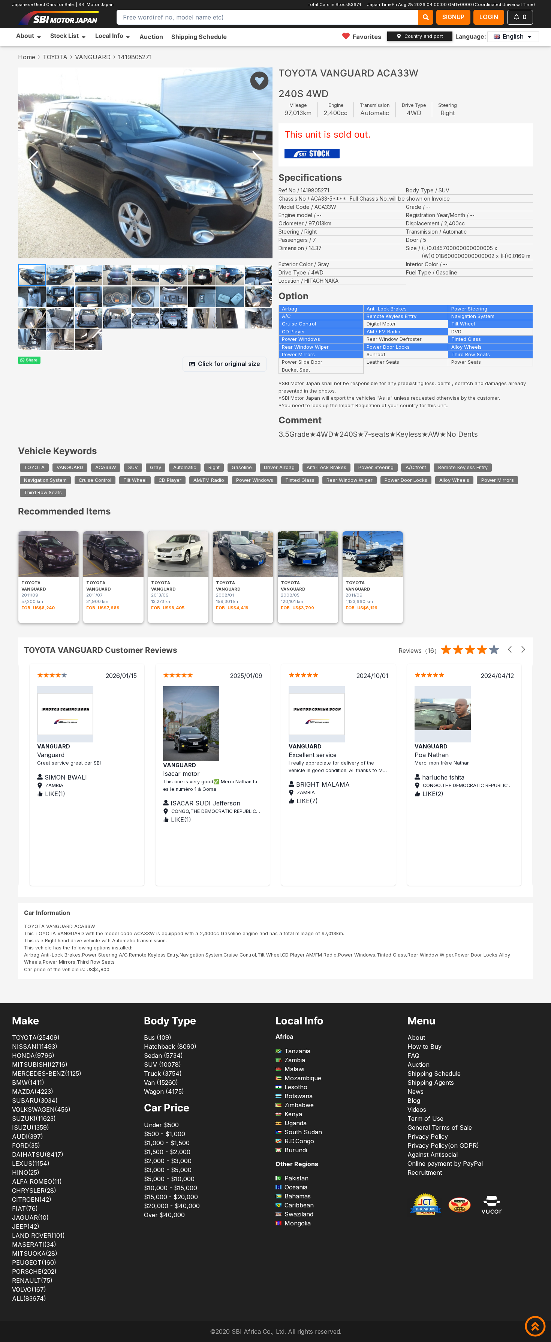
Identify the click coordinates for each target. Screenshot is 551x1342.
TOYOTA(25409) (36, 1037)
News (415, 1091)
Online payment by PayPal (445, 1163)
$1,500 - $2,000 (167, 1152)
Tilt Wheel (135, 480)
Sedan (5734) (163, 1055)
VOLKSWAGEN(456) (41, 1109)
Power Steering (376, 467)
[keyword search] (425, 17)
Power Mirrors (497, 480)
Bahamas (297, 1196)
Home (26, 57)
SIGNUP (453, 17)
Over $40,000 (164, 1215)
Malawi (294, 1069)
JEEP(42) (25, 1226)
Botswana (298, 1096)
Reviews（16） (419, 650)
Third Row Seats (43, 493)
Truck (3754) (163, 1073)
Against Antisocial (432, 1154)
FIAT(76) (25, 1208)
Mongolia (297, 1223)
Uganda (295, 1123)
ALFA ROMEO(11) (37, 1181)
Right (214, 467)
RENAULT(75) (32, 1280)
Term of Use (425, 1118)
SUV (133, 467)
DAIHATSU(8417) (37, 1154)
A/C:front (416, 467)
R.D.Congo (299, 1141)
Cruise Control (95, 480)
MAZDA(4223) (32, 1091)
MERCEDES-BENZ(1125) (46, 1073)
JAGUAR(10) (30, 1217)
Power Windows (254, 480)
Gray (155, 467)
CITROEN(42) (31, 1199)
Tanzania (297, 1051)
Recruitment (424, 1172)
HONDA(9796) (33, 1055)
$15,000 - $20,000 (171, 1197)
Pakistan (296, 1178)
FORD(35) (26, 1145)
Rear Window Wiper (349, 480)
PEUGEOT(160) (34, 1262)
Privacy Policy (427, 1136)
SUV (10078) (162, 1064)
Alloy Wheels (454, 480)
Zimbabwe (299, 1105)
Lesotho (295, 1087)
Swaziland (298, 1214)
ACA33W (105, 467)
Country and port (423, 36)
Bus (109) (157, 1037)
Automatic (184, 467)
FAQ (413, 1055)
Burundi (295, 1150)
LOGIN (488, 17)
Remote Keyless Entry (463, 467)
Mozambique (302, 1078)
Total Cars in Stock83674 (335, 4)
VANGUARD (93, 57)
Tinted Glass (299, 480)
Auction (151, 36)
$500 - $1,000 (164, 1134)
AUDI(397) (27, 1136)
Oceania (295, 1187)
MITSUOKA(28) (34, 1253)
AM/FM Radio (208, 480)
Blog (413, 1100)
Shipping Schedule (199, 36)
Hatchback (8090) (170, 1046)
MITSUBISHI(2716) (39, 1064)
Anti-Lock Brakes (326, 467)
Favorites (367, 36)
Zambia (294, 1060)
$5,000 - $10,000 (169, 1179)
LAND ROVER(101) (38, 1235)
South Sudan (303, 1132)
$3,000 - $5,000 (168, 1170)
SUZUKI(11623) (34, 1118)
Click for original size (229, 363)
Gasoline (242, 467)
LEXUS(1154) (30, 1163)
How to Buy (424, 1046)
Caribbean (299, 1205)
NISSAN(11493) (34, 1046)
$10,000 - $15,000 (170, 1188)
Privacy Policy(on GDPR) (443, 1145)
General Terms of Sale (439, 1127)
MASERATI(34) (34, 1244)
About (416, 1037)
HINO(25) (25, 1172)
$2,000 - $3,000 (168, 1161)
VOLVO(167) (29, 1289)
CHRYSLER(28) (34, 1190)
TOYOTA (55, 57)
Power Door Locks (406, 480)
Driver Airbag (279, 467)
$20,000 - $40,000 (172, 1206)
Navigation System (45, 480)
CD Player (170, 480)
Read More (375, 784)
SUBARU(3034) (35, 1100)
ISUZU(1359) (30, 1127)
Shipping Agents (430, 1082)
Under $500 (161, 1125)
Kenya (293, 1114)
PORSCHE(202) (34, 1271)
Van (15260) (161, 1082)
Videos (416, 1109)
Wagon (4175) (164, 1091)
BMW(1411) (28, 1082)
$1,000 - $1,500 (167, 1143)
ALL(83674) (29, 1298)
